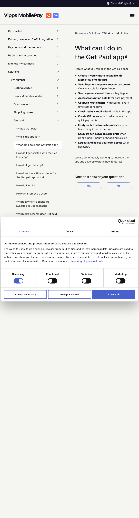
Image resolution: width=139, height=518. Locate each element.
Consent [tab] (24, 231)
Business (80, 33)
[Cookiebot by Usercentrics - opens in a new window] (120, 221)
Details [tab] (69, 231)
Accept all (114, 294)
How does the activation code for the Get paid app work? (36, 175)
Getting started (23, 88)
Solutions (13, 71)
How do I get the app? (29, 165)
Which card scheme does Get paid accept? (36, 216)
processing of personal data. (86, 261)
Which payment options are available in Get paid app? (32, 204)
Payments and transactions (25, 47)
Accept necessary (25, 294)
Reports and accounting (22, 55)
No (118, 186)
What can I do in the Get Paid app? (37, 145)
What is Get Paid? (27, 128)
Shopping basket (24, 112)
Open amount (22, 104)
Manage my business (21, 63)
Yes (88, 186)
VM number (18, 80)
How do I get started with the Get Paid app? (36, 155)
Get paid (19, 120)
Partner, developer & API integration (30, 39)
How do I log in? (26, 185)
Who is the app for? (28, 136)
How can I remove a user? (31, 193)
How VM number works (28, 96)
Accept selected (69, 294)
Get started (15, 31)
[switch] (52, 281)
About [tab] (115, 231)
